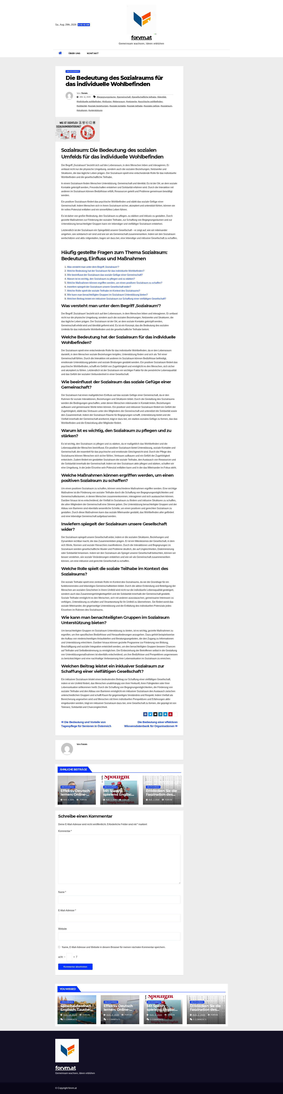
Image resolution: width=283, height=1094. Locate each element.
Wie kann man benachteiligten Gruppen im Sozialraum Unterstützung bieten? (107, 294)
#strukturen (82, 110)
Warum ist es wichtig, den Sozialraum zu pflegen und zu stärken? (101, 279)
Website (62, 929)
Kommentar (65, 831)
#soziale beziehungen (98, 106)
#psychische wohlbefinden (150, 101)
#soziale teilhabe (135, 106)
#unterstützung (95, 110)
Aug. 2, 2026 (199, 1015)
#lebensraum (119, 101)
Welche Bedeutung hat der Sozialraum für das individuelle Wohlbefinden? (105, 271)
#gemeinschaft (124, 97)
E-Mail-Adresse (67, 910)
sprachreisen (67, 1002)
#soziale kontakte (118, 106)
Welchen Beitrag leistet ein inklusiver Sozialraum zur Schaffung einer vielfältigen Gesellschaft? (116, 298)
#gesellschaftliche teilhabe (144, 97)
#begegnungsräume (106, 97)
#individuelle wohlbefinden (89, 101)
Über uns (74, 53)
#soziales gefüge (151, 106)
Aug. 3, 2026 (155, 1015)
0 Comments (70, 1019)
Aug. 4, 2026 (112, 1015)
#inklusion (107, 101)
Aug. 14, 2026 (70, 1015)
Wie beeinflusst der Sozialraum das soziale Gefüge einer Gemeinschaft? (105, 275)
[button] (226, 53)
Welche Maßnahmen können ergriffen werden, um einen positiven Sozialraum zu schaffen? (114, 283)
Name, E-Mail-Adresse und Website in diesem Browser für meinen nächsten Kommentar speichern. (113, 947)
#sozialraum (166, 106)
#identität (161, 97)
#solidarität (82, 106)
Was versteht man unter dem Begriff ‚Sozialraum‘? (93, 267)
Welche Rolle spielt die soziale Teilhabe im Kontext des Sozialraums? (103, 290)
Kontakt (93, 53)
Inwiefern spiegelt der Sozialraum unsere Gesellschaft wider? (99, 287)
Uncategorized (72, 71)
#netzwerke (131, 101)
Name (62, 892)
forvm (84, 93)
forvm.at (141, 37)
